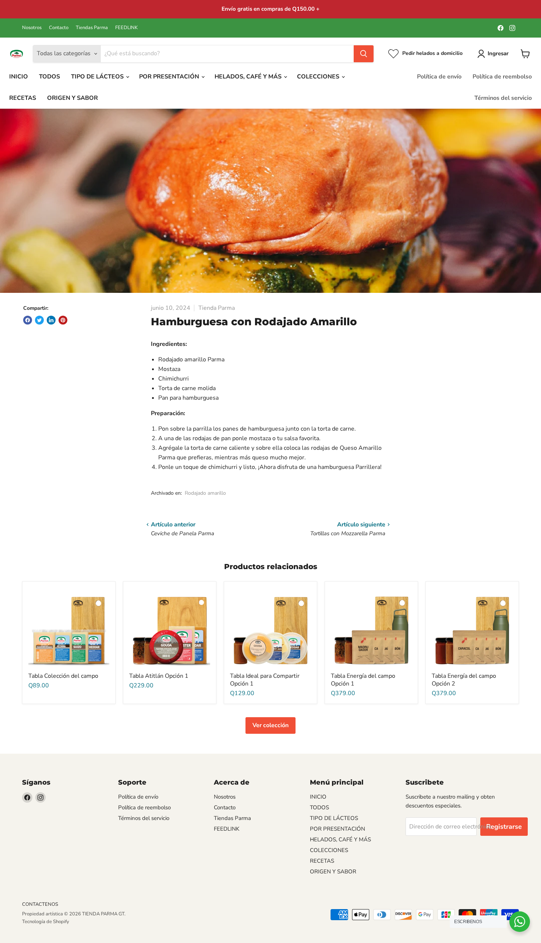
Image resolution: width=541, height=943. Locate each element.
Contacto (58, 28)
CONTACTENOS (40, 904)
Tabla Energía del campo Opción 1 (363, 680)
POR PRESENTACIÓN (170, 77)
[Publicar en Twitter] (39, 320)
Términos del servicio (503, 98)
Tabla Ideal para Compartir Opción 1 (265, 680)
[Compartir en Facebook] (27, 320)
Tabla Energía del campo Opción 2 (464, 680)
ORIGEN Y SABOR (72, 98)
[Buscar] (364, 53)
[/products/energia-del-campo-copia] (472, 628)
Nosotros (32, 28)
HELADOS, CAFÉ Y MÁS (249, 77)
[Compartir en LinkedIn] (51, 320)
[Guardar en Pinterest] (63, 320)
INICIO (18, 77)
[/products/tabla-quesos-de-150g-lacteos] (270, 628)
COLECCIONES (319, 77)
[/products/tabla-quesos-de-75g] (68, 628)
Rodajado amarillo (205, 493)
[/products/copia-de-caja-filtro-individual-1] (169, 628)
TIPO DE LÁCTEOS (98, 77)
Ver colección (270, 725)
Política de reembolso (502, 77)
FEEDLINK (126, 28)
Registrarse (504, 826)
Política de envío (439, 77)
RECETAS (22, 98)
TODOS (49, 77)
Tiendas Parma (92, 28)
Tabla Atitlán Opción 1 (158, 676)
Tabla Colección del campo (63, 676)
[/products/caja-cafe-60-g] (371, 628)
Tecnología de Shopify (45, 921)
